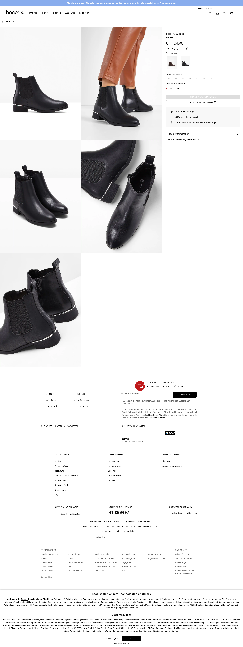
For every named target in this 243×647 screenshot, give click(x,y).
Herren (45, 13)
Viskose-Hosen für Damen (106, 562)
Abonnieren (184, 395)
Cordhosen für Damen (104, 558)
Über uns (166, 461)
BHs (123, 571)
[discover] (149, 433)
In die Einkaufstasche (202, 96)
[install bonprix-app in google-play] (72, 433)
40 (197, 78)
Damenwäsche (114, 466)
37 (176, 78)
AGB (85, 526)
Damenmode (113, 461)
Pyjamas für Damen (156, 558)
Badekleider (180, 566)
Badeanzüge (180, 562)
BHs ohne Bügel (155, 554)
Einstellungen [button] (111, 638)
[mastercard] (125, 433)
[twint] (170, 433)
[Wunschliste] (225, 15)
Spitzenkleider (47, 571)
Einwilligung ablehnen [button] (121, 643)
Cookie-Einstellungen (113, 526)
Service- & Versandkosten (139, 521)
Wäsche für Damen (130, 566)
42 (211, 78)
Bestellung (59, 471)
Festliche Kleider (75, 562)
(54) (176, 37)
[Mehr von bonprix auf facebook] (111, 512)
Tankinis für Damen (183, 558)
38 (183, 78)
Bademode (113, 471)
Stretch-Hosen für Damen (106, 566)
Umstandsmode (128, 554)
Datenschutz (95, 526)
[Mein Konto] (217, 15)
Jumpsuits (99, 571)
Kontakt (58, 461)
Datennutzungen (90, 599)
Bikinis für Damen (183, 554)
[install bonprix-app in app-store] (51, 433)
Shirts (70, 566)
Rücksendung (61, 480)
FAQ (56, 495)
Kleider (44, 558)
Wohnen (70, 13)
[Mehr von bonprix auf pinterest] (122, 512)
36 (169, 78)
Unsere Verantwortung (172, 466)
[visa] (133, 433)
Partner (24, 599)
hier (97, 605)
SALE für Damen (75, 571)
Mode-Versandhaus (103, 554)
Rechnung (126, 439)
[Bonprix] (15, 15)
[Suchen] (210, 14)
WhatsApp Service (63, 466)
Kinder (57, 13)
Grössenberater (61, 490)
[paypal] (158, 433)
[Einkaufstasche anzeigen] (232, 15)
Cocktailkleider (47, 566)
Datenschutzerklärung (155, 418)
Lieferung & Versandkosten (66, 475)
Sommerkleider (47, 577)
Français (209, 8)
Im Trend (84, 13)
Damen (33, 13)
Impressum (131, 526)
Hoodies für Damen (49, 554)
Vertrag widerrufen (146, 526)
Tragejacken (127, 562)
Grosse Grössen (114, 475)
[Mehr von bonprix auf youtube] (117, 512)
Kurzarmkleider (74, 554)
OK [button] (131, 638)
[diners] (141, 433)
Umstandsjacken (129, 558)
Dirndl (70, 558)
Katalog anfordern (63, 485)
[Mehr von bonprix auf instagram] (127, 512)
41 (204, 78)
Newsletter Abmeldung (158, 415)
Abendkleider (47, 562)
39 (190, 78)
